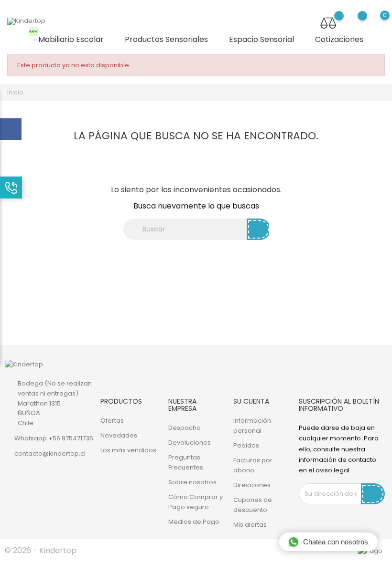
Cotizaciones (339, 39)
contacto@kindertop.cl (50, 453)
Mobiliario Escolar (70, 37)
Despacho (184, 427)
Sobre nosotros (192, 482)
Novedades (118, 435)
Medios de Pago (193, 521)
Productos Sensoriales (170, 39)
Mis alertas (250, 524)
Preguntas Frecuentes (185, 462)
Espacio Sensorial (265, 39)
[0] (375, 22)
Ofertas (112, 420)
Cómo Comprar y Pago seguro (195, 501)
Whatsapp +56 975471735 (53, 438)
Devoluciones (189, 442)
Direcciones (252, 485)
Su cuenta (251, 401)
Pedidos (246, 445)
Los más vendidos (128, 450)
